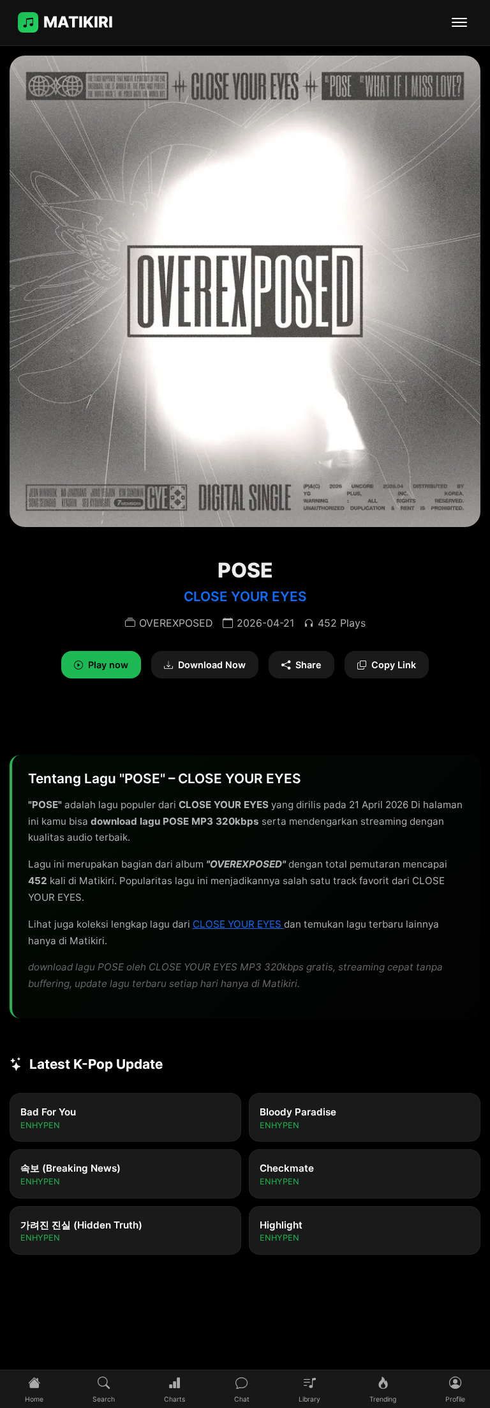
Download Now (212, 664)
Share (308, 664)
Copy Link (393, 664)
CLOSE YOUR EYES (245, 596)
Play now (108, 664)
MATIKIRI (78, 22)
